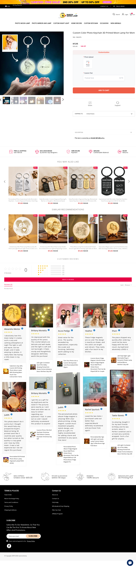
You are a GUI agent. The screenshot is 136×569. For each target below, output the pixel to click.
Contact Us (55, 498)
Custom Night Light (61, 23)
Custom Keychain (91, 23)
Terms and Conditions (11, 502)
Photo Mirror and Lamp (41, 23)
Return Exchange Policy (11, 498)
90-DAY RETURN (96, 138)
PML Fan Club (56, 510)
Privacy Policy (8, 506)
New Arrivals (116, 23)
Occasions (104, 23)
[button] (5, 63)
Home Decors (76, 23)
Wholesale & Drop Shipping (60, 506)
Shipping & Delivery (10, 510)
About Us (55, 495)
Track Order (120, 6)
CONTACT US (104, 6)
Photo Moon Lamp (22, 23)
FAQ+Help (55, 502)
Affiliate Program (57, 514)
